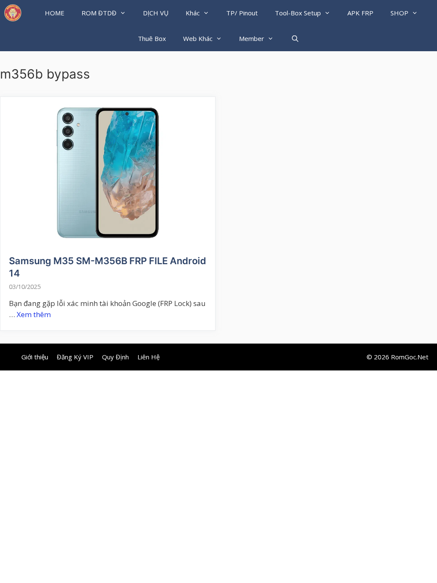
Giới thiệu (34, 357)
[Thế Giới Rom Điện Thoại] (13, 13)
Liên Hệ (148, 357)
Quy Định (115, 357)
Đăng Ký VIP (75, 357)
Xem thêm (34, 314)
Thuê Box (152, 38)
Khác (193, 13)
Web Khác (198, 38)
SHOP (399, 13)
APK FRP (360, 13)
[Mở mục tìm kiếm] (294, 38)
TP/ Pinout (242, 13)
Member (251, 38)
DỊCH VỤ (156, 13)
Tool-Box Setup (298, 13)
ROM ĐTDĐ (99, 13)
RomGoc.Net (409, 357)
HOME (54, 13)
